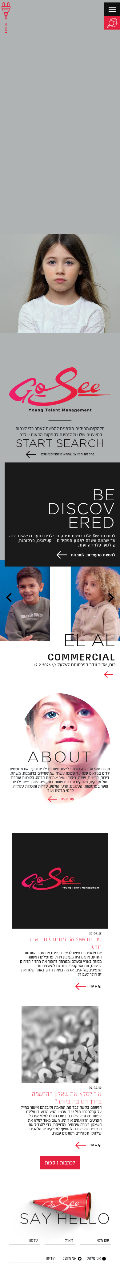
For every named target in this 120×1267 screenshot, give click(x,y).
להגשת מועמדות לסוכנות (93, 554)
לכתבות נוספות (60, 1162)
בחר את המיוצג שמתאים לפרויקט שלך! (67, 454)
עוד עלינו (66, 799)
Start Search (60, 444)
